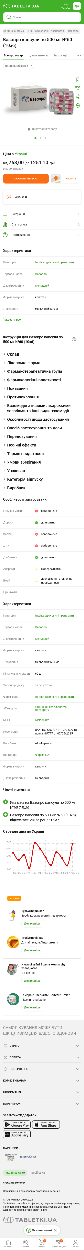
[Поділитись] (77, 96)
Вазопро (73, 30)
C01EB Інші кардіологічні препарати (51, 708)
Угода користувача (14, 1183)
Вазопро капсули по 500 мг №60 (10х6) (37, 42)
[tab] (13, 55)
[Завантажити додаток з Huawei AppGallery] (17, 1134)
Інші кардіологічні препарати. (55, 696)
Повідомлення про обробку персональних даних (31, 1191)
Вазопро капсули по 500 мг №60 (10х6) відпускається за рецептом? (43, 817)
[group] (42, 161)
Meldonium (42, 720)
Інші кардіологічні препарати (46, 30)
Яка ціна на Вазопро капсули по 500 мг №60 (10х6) (43, 804)
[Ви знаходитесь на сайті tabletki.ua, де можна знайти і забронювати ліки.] (21, 6)
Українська (13, 1172)
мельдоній (42, 285)
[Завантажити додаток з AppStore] (46, 1124)
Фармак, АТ (43, 754)
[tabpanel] (42, 356)
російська (38, 1172)
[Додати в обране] (77, 79)
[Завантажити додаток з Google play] (17, 1124)
